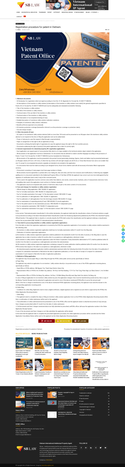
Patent (49, 12)
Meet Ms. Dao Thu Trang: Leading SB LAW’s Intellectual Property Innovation (43, 352)
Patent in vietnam (20, 23)
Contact (19, 16)
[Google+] (86, 448)
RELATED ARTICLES (23, 334)
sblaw (18, 29)
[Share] (96, 448)
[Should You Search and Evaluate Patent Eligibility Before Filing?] (62, 343)
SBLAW (88, 12)
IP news (81, 401)
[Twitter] (100, 448)
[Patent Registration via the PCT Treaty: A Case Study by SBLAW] (24, 365)
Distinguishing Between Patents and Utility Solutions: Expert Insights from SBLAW (80, 352)
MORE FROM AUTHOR (39, 334)
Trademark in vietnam (85, 393)
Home (18, 12)
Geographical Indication (29, 12)
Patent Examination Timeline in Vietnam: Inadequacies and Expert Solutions (43, 373)
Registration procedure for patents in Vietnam (29, 329)
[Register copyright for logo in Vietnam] (52, 395)
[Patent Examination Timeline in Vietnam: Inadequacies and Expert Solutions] (43, 365)
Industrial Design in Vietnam (87, 407)
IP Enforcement (79, 12)
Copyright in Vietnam (85, 409)
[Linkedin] (91, 448)
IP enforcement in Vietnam (86, 404)
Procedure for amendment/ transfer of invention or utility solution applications (86, 329)
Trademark (42, 12)
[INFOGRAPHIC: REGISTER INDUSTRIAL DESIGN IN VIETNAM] (52, 415)
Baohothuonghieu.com (48, 465)
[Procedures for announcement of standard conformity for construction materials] (20, 404)
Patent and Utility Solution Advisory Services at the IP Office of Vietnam (99, 352)
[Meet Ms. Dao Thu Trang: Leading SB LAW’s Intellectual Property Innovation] (43, 343)
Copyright (56, 12)
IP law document (83, 398)
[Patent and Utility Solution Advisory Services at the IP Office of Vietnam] (100, 343)
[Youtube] (105, 448)
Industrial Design (67, 12)
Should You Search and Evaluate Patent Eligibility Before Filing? (60, 352)
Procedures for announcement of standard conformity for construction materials (35, 403)
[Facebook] (81, 448)
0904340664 (49, 460)
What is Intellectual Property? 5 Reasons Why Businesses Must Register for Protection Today (34, 394)
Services (81, 412)
